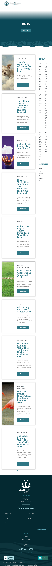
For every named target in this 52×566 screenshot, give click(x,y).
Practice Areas (26, 539)
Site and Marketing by (28, 565)
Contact (26, 546)
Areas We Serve (26, 541)
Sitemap (13, 565)
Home (26, 536)
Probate (22, 388)
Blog (26, 59)
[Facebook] (21, 553)
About (26, 537)
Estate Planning (24, 223)
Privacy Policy (6, 565)
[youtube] (31, 553)
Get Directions (26, 504)
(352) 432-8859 (26, 549)
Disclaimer (18, 565)
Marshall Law (10, 562)
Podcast (41, 178)
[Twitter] (24, 553)
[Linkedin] (28, 553)
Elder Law (41, 171)
